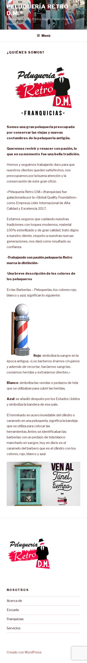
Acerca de (14, 601)
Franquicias (15, 619)
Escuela (13, 610)
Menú (45, 35)
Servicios (14, 628)
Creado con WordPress (24, 652)
